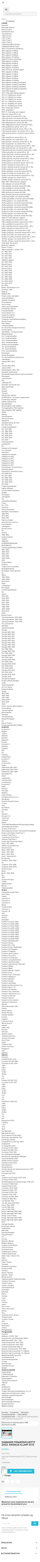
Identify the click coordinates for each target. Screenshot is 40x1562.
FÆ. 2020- (5, 440)
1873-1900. (5, 516)
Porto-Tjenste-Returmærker (12, 706)
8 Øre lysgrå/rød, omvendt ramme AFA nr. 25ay (18, 146)
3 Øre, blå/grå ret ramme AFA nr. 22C (15, 220)
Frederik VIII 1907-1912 (9, 1080)
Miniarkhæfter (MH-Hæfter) (12, 406)
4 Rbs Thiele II (6, 40)
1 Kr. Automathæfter (9, 347)
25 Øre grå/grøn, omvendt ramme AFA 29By (17, 207)
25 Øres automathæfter (10, 345)
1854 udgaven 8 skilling (10, 55)
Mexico (4, 1311)
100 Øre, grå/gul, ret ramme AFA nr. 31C (16, 239)
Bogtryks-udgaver (8, 245)
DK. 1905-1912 (7, 254)
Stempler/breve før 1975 (10, 423)
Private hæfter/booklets (10, 490)
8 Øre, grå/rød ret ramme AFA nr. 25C (15, 228)
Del (7, 1481)
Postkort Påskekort (9, 977)
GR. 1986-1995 (7, 478)
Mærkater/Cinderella (9, 1376)
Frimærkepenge (7, 1374)
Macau (4, 905)
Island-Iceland (7, 1011)
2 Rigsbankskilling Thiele (10, 46)
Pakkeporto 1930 (8, 461)
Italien (4, 765)
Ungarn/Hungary (8, 879)
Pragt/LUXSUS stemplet (10, 681)
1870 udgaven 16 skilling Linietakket (14, 89)
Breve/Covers (7, 30)
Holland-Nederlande (9, 1254)
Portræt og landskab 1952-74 (12, 1347)
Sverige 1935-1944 (8, 641)
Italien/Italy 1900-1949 (10, 770)
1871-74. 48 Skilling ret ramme (12, 106)
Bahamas (5, 1292)
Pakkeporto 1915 (7, 459)
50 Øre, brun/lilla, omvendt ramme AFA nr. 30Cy (19, 237)
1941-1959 (5, 603)
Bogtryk (4, 292)
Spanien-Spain (7, 1034)
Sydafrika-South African (10, 1315)
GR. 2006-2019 (7, 482)
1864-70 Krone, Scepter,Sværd (13, 70)
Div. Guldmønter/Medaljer (11, 1154)
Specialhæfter (7, 404)
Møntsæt (5, 1230)
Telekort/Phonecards (9, 1381)
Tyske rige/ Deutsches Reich (12, 841)
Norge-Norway (7, 1013)
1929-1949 (5, 552)
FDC (3, 381)
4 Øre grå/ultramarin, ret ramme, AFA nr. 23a (17, 131)
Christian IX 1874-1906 (9, 1063)
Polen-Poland (6, 1262)
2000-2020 (6, 558)
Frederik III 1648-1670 (9, 1186)
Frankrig (4, 755)
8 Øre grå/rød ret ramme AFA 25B (13, 192)
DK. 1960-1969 (7, 273)
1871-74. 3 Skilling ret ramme (11, 97)
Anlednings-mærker (9, 395)
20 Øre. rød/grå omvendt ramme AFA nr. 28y (17, 167)
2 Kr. (3, 1078)
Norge (4, 691)
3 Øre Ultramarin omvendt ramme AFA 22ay (17, 120)
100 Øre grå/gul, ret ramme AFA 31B (14, 213)
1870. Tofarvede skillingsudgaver (13, 93)
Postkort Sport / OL (9, 987)
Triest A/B (5, 818)
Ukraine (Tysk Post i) (9, 829)
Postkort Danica (7, 943)
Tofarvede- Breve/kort (10, 243)
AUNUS (4, 539)
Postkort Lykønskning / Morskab (13, 964)
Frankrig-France (7, 1021)
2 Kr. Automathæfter (9, 349)
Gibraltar (5, 746)
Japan (4, 1042)
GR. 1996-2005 (7, 480)
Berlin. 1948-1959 (8, 873)
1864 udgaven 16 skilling (10, 80)
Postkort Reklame (8, 979)
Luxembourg (6, 782)
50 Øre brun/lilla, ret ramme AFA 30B (15, 209)
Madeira (4, 793)
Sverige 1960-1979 (8, 645)
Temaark (5, 393)
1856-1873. (5, 514)
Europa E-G (6, 744)
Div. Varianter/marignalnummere (13, 328)
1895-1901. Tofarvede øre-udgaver (14, 182)
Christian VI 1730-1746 (9, 1192)
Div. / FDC (5, 505)
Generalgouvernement (10, 827)
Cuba (4, 1298)
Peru (3, 1313)
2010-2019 (5, 581)
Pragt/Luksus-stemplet (10, 567)
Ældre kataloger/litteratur (11, 1402)
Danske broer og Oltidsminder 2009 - (15, 1338)
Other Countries (8, 1046)
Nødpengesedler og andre (11, 1355)
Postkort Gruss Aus (9, 956)
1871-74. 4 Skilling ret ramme (12, 101)
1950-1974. (5, 554)
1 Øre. (4, 1066)
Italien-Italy (6, 1027)
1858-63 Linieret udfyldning (11, 59)
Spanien (5, 814)
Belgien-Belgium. (8, 1243)
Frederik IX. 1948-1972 (9, 1101)
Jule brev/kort (7, 378)
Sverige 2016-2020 (8, 674)
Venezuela (5, 1326)
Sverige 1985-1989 (8, 651)
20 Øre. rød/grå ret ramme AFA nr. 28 (15, 165)
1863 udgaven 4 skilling (10, 65)
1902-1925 (5, 598)
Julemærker (6, 359)
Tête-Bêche (6, 323)
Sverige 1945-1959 (8, 643)
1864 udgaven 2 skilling (10, 72)
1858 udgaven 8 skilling (10, 63)
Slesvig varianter (8, 419)
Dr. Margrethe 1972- (9, 1146)
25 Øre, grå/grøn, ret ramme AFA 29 (14, 169)
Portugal (5, 791)
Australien (5, 1290)
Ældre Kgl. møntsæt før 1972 (12, 1137)
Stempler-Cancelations (10, 512)
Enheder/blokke (7, 311)
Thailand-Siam (7, 907)
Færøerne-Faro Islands (10, 1000)
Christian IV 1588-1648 (9, 1184)
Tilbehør (5, 1383)
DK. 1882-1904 (7, 252)
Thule (4, 503)
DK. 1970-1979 (7, 275)
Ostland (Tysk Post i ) (9, 839)
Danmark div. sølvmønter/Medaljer (14, 1156)
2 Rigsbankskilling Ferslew (11, 44)
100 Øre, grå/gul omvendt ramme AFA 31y (16, 180)
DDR (3, 877)
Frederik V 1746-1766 (9, 1194)
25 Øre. (4, 1074)
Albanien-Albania (8, 1241)
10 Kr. (3, 1127)
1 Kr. (3, 1076)
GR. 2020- (5, 484)
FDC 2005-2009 (7, 668)
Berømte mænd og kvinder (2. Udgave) (16, 1353)
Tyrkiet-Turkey (7, 1283)
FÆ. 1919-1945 (7, 425)
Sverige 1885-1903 (8, 634)
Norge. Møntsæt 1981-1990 (11, 1214)
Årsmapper (6, 353)
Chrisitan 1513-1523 (8, 1173)
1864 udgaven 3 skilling (10, 74)
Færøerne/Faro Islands (10, 1161)
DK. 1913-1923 (6, 256)
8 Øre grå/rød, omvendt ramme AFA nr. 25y (17, 142)
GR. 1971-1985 (6, 476)
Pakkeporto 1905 (8, 457)
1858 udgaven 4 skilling (10, 61)
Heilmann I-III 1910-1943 (10, 1336)
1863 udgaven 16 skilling (10, 68)
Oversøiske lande (8, 1288)
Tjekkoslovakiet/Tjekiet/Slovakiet (14, 1279)
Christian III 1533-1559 (9, 1180)
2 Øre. (4, 1068)
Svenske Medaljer (8, 1233)
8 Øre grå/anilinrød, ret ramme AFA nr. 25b (17, 148)
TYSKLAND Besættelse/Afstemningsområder (18, 824)
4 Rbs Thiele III (7, 42)
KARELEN (5, 541)
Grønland (5, 452)
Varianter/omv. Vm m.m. (10, 522)
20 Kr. (4, 1222)
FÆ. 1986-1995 (7, 431)
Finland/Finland (7, 1235)
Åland (4, 575)
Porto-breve (6, 304)
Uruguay (5, 1323)
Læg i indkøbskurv (21, 1471)
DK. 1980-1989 (7, 277)
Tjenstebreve (7, 34)
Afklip (3, 1385)
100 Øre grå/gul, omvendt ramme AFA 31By (17, 216)
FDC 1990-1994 (7, 657)
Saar (3, 805)
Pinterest (18, 1481)
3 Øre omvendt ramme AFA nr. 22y (14, 116)
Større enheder (7, 520)
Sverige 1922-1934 (8, 638)
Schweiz (5, 810)
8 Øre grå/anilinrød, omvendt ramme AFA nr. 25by (19, 150)
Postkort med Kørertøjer (11, 962)
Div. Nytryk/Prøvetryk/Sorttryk (13, 357)
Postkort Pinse (7, 972)
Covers (4, 803)
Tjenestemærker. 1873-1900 (12, 617)
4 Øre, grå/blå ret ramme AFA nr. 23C (15, 224)
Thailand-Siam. (7, 1317)
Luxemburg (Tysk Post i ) (11, 837)
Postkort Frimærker (9, 951)
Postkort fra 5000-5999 (10, 930)
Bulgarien (5, 740)
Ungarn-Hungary (8, 1285)
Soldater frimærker (8, 300)
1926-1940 (5, 600)
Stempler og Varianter (10, 372)
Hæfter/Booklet (7, 488)
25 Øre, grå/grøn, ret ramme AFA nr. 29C (16, 230)
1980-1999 (5, 607)
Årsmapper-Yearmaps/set (11, 571)
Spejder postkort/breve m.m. (12, 985)
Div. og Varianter (7, 624)
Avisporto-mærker (8, 315)
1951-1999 (5, 698)
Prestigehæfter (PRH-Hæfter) (13, 408)
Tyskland (5, 820)
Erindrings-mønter (8, 1140)
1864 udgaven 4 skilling (10, 76)
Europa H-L (6, 759)
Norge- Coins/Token (9, 1216)
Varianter (5, 507)
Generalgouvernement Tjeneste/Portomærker (19, 831)
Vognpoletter (6, 1372)
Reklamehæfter (7, 334)
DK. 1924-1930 (7, 258)
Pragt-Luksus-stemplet (10, 296)
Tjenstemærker (7, 710)
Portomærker (7, 302)
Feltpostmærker (7, 689)
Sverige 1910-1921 (8, 636)
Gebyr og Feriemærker (10, 307)
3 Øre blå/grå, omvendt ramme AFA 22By (16, 186)
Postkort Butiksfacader (10, 941)
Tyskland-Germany (8, 1036)
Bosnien (5, 738)
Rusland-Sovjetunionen (10, 801)
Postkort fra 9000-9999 (10, 939)
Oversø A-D (6, 898)
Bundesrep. (6, 858)
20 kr (3, 1129)
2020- (4, 583)
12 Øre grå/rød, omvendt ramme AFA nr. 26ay (18, 159)
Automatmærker (8, 317)
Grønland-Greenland (9, 1002)
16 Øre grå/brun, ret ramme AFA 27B (14, 201)
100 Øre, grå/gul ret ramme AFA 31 (14, 178)
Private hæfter (7, 330)
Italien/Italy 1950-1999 (9, 772)
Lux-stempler (6, 450)
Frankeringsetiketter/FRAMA (12, 548)
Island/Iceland (7, 1165)
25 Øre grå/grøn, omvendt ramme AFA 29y (17, 171)
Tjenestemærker (8, 298)
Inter (3, 1175)
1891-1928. (5, 550)
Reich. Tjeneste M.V (9, 856)
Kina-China (6, 1040)
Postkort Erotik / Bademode (12, 947)
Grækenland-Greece (9, 1252)
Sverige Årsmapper (9, 679)
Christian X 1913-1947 (9, 1082)
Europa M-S (6, 784)
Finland (4, 533)
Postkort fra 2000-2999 (10, 924)
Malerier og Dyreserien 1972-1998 (14, 1349)
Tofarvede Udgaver (9, 91)
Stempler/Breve (7, 469)
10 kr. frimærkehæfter (9, 340)
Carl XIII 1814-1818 (8, 1201)
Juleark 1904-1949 (8, 361)
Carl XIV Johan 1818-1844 (10, 1203)
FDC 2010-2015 (7, 672)
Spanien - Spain (7, 1275)
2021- (4, 560)
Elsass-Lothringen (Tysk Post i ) (13, 833)
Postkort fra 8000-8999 (10, 937)
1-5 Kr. (4, 1125)
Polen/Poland (6, 795)
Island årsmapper (8, 628)
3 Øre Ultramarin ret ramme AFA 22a (14, 118)
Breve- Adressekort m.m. (11, 287)
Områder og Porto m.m (10, 797)
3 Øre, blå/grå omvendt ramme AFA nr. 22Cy (17, 222)
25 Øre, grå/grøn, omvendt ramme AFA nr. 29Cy (19, 233)
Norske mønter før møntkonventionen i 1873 (17, 1169)
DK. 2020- (5, 285)
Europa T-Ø (6, 816)
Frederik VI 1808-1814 (9, 1199)
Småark (4, 391)
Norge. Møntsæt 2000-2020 (12, 1220)
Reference (9, 1497)
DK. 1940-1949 (7, 266)
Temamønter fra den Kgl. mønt (13, 1142)
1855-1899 (5, 693)
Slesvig (4, 414)
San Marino (6, 808)
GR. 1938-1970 (7, 474)
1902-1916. (5, 518)
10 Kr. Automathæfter (9, 351)
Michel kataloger (8, 1400)
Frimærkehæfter (8, 326)
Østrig (4, 886)
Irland (4, 776)
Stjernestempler (8, 387)
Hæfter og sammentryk (10, 846)
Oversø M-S (6, 903)
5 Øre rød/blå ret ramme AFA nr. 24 (14, 137)
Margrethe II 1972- (8, 1120)
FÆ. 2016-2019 (7, 438)
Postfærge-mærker (9, 309)
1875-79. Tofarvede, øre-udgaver (13, 112)
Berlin (4, 871)
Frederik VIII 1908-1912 (9, 1150)
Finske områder (7, 537)
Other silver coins (8, 1309)
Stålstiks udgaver (8, 260)
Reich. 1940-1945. (8, 854)
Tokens (4, 1328)
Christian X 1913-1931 (9, 1152)
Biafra (4, 1294)
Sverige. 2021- (7, 676)
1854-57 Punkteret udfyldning (12, 49)
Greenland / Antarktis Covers (12, 471)
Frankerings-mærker (9, 400)
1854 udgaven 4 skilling (10, 53)
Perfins (4, 389)
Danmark (5, 25)
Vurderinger (6, 1389)
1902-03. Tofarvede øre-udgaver (13, 218)
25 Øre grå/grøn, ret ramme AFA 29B (15, 205)
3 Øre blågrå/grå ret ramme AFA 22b (14, 123)
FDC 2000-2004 (7, 666)
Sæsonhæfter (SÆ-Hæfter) (12, 410)
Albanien (5, 736)
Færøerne (5, 421)
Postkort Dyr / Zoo (8, 945)
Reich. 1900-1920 (8, 850)
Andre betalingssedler (10, 1359)
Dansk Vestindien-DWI (10, 1006)
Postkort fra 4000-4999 (10, 928)
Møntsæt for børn (8, 1133)
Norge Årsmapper (8, 719)
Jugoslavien (6, 778)
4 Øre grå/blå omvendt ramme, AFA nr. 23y (17, 129)
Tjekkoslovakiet (7, 888)
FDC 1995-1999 (7, 662)
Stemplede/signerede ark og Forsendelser (17, 374)
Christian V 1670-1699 (9, 1188)
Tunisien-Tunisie (8, 1319)
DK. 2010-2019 (7, 283)
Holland (4, 761)
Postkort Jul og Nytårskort (11, 960)
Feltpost (5, 564)
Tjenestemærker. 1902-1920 (12, 619)
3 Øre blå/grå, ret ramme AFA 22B (13, 184)
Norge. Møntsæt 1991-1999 (11, 1218)
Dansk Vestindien (8, 509)
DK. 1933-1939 (7, 262)
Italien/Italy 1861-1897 (9, 767)
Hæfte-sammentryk (9, 402)
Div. (3, 364)
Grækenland (6, 757)
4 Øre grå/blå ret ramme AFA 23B (13, 188)
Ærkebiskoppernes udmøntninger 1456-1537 (18, 1182)
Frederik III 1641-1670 (9, 1059)
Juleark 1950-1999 (8, 366)
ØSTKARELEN (6, 545)
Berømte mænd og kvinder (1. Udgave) (15, 1351)
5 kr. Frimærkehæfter (9, 338)
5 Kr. (3, 1118)
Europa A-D (6, 729)
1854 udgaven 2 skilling (10, 51)
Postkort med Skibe (9, 983)
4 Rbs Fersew (6, 36)
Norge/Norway (7, 1167)
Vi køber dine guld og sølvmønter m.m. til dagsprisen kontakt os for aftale (16, 1392)
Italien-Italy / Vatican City (11, 1256)
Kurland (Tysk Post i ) (9, 835)
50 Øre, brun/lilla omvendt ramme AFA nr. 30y (18, 175)
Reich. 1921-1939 (8, 852)
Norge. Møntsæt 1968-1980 (12, 1211)
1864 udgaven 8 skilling (10, 78)
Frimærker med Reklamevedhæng (14, 319)
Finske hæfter (7, 562)
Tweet (12, 1481)
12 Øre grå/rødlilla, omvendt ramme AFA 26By (18, 199)
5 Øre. (4, 1070)
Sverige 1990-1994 (8, 655)
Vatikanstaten (7, 884)
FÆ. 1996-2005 (7, 433)
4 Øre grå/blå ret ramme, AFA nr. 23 (14, 127)
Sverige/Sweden (8, 1224)
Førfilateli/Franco (8, 32)
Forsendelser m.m (8, 313)
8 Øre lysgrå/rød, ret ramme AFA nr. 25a (16, 144)
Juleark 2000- (7, 368)
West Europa (6, 1364)
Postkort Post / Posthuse (11, 975)
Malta (4, 786)
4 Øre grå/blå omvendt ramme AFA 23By (16, 190)
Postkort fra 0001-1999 (10, 922)
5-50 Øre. (5, 1123)
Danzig (4, 742)
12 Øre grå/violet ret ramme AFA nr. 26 (15, 152)
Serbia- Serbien (7, 1273)
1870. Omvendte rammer (10, 108)
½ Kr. (3, 1095)
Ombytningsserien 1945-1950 (12, 1345)
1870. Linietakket (7, 110)
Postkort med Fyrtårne (10, 953)
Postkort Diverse (8, 998)
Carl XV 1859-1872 (8, 1207)
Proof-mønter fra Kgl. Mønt (11, 1135)
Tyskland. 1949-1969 (9, 860)
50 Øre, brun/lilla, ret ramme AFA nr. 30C (16, 235)
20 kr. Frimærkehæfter (10, 342)
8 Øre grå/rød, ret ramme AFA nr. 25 (14, 139)
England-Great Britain (9, 1245)
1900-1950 (5, 696)
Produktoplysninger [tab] (13, 1491)
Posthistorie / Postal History (12, 467)
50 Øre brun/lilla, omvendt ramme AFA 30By (17, 211)
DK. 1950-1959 (7, 271)
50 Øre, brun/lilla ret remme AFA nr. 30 (15, 173)
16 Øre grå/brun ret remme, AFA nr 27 (15, 161)
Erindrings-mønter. (9, 1226)
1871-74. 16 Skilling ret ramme (12, 104)
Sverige (4, 630)
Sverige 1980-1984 (8, 647)
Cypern (4, 734)
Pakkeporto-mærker (9, 455)
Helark (4, 412)
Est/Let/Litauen (7, 1247)
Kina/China (6, 894)
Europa (4, 1017)
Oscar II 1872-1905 (8, 1209)
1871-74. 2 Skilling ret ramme (11, 95)
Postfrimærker (7, 416)
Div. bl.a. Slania (7, 687)
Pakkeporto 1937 (8, 465)
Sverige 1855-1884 (8, 632)
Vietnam (5, 915)
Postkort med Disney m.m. (11, 994)
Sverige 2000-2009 (9, 664)
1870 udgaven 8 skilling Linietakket (14, 87)
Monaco (4, 789)
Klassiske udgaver (8, 27)
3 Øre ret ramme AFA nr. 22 (11, 114)
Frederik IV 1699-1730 (9, 1190)
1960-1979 (5, 605)
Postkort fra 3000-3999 (10, 926)
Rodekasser (6, 1387)
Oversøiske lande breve (10, 892)
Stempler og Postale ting (11, 385)
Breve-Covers (7, 723)
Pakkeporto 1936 (8, 463)
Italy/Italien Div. (7, 774)
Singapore (5, 1049)
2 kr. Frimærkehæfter (9, 336)
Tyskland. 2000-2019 (9, 867)
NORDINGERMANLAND (9, 543)
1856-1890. (5, 535)
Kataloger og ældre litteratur (12, 1395)
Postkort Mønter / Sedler (11, 970)
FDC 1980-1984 (7, 649)
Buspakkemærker (8, 569)
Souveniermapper (8, 355)
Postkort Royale (7, 981)
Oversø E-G (6, 901)
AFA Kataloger (7, 1397)
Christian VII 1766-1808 (10, 1061)
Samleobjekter (7, 1378)
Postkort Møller (7, 968)
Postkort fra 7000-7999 (10, 934)
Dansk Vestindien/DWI (10, 1159)
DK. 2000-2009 (7, 281)
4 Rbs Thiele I (6, 38)
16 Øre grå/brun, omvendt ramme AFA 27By (17, 203)
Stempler (5, 626)
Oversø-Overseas (8, 1038)
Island (4, 594)
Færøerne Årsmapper (9, 448)
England (5, 748)
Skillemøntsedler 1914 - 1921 (12, 1340)
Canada (4, 1296)
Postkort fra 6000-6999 (10, 932)
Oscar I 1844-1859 (8, 1205)
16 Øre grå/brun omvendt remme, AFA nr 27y (18, 163)
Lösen (4, 683)
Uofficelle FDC (7, 383)
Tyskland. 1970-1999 (9, 865)
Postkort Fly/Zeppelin (9, 949)
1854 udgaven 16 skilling (10, 57)
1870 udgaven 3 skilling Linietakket (14, 85)
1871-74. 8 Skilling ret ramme (11, 99)
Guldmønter (6, 1144)
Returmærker (7, 712)
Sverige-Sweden (8, 1015)
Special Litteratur (8, 1404)
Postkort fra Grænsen (10, 958)
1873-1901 (5, 596)
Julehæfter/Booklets (9, 501)
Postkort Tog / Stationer (10, 992)
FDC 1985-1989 (7, 653)
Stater (4, 822)
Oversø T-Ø (6, 911)
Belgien (4, 731)
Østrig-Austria (7, 1023)
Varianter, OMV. (7, 290)
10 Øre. (4, 1072)
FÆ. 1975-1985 (7, 429)
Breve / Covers (7, 247)
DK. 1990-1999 (7, 279)
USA (3, 913)
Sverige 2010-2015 (8, 670)
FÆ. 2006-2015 (7, 435)
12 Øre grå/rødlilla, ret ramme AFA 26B (15, 197)
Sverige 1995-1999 (8, 660)
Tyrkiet (4, 882)
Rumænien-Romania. (9, 1266)
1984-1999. (6, 577)
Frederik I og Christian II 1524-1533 (14, 1178)
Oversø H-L (6, 909)
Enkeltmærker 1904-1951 (11, 370)
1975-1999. (5, 556)
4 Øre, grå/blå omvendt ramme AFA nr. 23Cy (17, 226)
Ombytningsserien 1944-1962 (12, 1342)
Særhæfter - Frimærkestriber (12, 332)
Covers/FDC (6, 763)
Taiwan (4, 896)
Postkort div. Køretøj (9, 989)
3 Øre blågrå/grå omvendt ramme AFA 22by (17, 125)
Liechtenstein (7, 780)
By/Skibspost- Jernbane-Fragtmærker (16, 397)
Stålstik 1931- (6, 294)
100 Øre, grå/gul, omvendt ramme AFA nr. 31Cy (18, 241)
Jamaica (4, 1302)
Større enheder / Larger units (12, 249)
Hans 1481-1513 (7, 1171)
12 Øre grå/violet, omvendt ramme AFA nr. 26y (18, 154)
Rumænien (5, 799)
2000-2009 (6, 579)
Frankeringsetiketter (9, 427)
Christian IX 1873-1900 (9, 1148)
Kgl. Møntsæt (6, 1131)
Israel (4, 1300)
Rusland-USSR (7, 1268)
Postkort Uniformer (9, 996)
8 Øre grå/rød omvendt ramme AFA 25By (16, 194)
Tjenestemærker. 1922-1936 (12, 622)
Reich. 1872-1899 (8, 844)
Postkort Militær (7, 966)
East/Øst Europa (8, 1366)
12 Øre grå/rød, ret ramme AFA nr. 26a (15, 156)
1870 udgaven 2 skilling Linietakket (14, 82)
